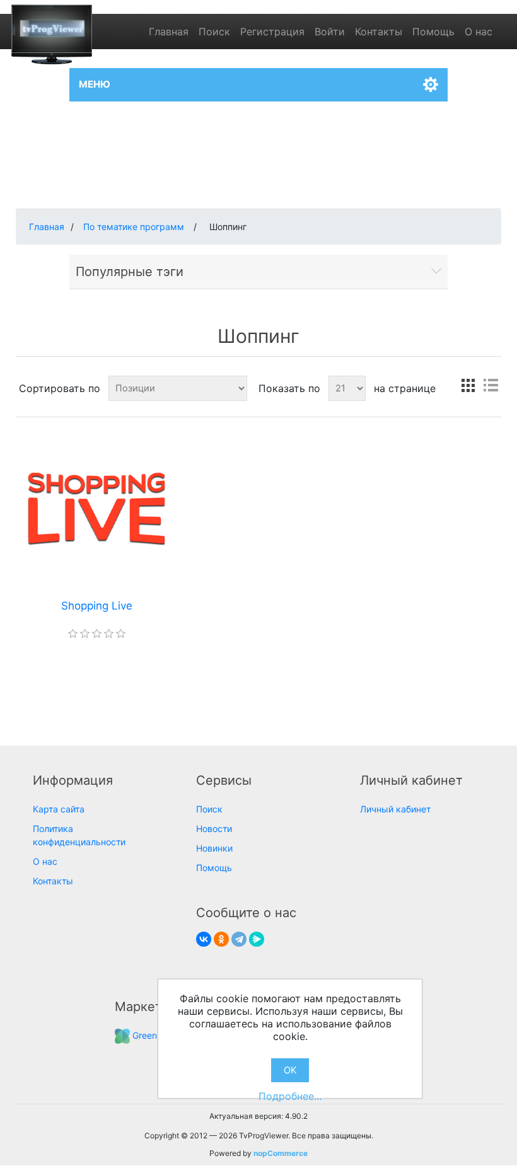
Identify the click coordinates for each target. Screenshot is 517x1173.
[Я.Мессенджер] (256, 939)
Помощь (433, 31)
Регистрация (272, 31)
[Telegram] (239, 939)
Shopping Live (96, 605)
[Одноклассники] (221, 939)
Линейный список (490, 386)
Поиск (214, 31)
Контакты (378, 31)
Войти (330, 31)
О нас (478, 31)
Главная (169, 31)
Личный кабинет (395, 809)
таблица (467, 386)
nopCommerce (280, 1153)
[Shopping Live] (96, 508)
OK (290, 1070)
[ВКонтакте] (203, 939)
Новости (214, 828)
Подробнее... (290, 1096)
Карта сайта (58, 809)
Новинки (214, 848)
